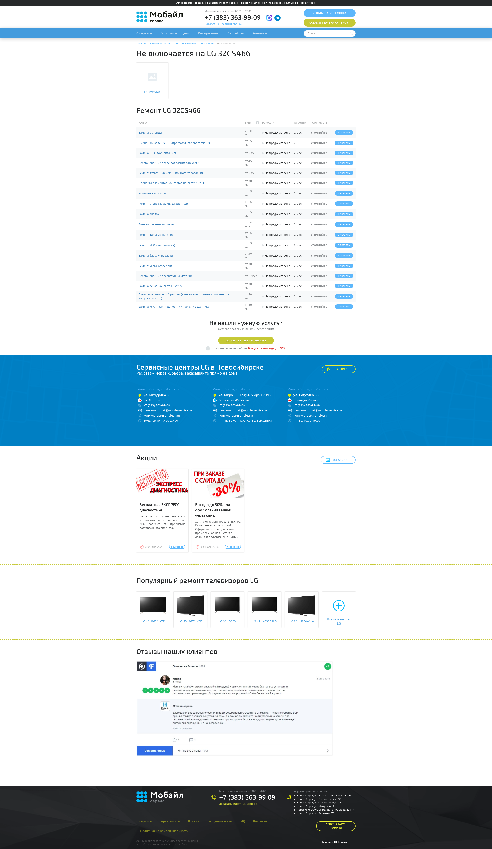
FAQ (242, 821)
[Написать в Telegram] (277, 18)
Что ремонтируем (175, 33)
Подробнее (177, 547)
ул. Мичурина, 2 (157, 395)
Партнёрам (236, 33)
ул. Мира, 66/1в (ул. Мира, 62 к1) (245, 395)
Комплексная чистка (153, 193)
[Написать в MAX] (269, 17)
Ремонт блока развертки (155, 266)
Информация (208, 33)
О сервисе (144, 33)
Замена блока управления (157, 255)
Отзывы (194, 821)
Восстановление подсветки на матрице (166, 276)
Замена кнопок (149, 214)
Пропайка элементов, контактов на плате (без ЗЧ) (172, 183)
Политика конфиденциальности (164, 830)
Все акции (339, 459)
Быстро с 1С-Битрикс (334, 842)
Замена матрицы (150, 132)
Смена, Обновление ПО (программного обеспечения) (175, 143)
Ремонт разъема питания (156, 235)
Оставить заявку (329, 22)
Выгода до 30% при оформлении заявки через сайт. (213, 509)
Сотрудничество (219, 821)
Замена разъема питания (156, 224)
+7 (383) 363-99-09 (233, 17)
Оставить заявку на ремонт (246, 340)
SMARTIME (159, 844)
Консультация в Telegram (162, 415)
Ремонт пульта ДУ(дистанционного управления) (171, 173)
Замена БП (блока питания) (157, 153)
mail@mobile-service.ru (176, 410)
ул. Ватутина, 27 (306, 395)
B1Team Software (179, 844)
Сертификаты (170, 821)
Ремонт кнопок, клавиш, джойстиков (163, 203)
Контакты (259, 33)
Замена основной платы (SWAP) (160, 286)
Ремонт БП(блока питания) (157, 245)
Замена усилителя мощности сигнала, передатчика (174, 306)
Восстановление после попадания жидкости (169, 163)
